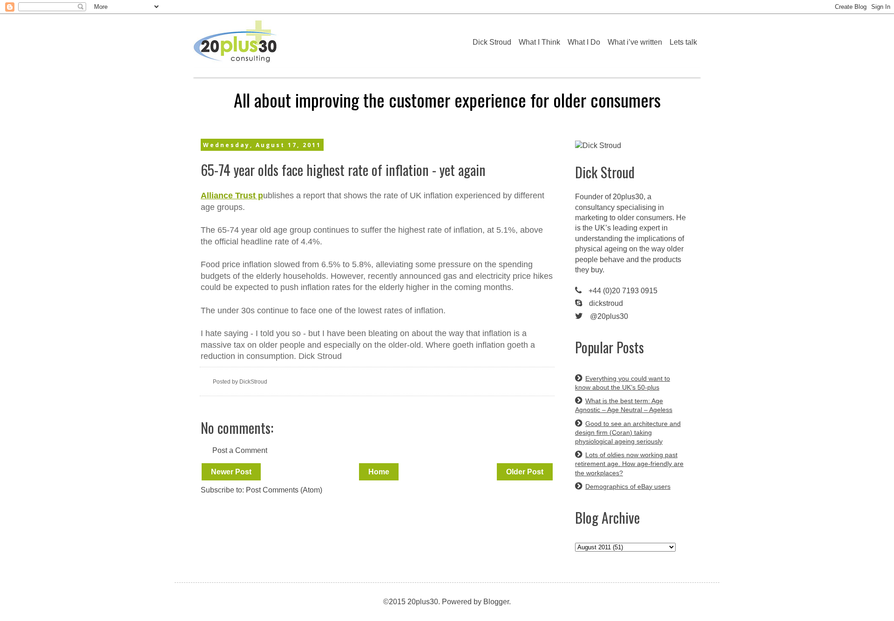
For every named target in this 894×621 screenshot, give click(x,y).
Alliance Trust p (232, 195)
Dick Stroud (492, 42)
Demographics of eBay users (627, 486)
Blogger (496, 602)
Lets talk (683, 42)
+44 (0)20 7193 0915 (623, 291)
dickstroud (606, 303)
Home (378, 472)
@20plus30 (609, 316)
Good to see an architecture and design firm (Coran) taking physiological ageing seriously (628, 432)
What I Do (584, 42)
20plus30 (628, 197)
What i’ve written (635, 42)
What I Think (539, 42)
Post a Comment (239, 450)
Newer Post (231, 472)
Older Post (524, 472)
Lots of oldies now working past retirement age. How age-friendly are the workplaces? (629, 463)
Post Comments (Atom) (284, 490)
